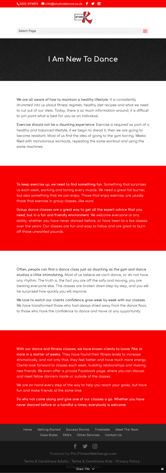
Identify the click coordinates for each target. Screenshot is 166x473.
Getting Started (49, 429)
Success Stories (77, 429)
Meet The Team (126, 429)
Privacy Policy (128, 461)
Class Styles (49, 435)
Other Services (88, 435)
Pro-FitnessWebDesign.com (93, 454)
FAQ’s (67, 435)
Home (27, 429)
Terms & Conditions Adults (46, 461)
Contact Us (113, 435)
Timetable (102, 429)
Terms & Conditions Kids (92, 461)
